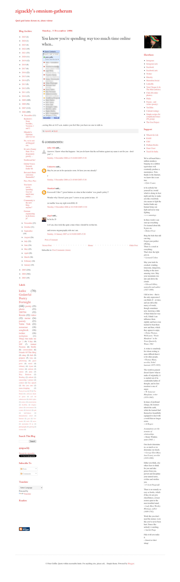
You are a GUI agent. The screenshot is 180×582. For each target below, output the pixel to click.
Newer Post (46, 245)
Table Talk (24, 323)
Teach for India (152, 151)
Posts (24, 469)
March (27, 257)
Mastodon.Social (152, 80)
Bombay (22, 377)
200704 (22, 312)
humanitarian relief (26, 416)
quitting (31, 427)
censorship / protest (26, 380)
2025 (24, 36)
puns (30, 371)
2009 (24, 100)
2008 (24, 104)
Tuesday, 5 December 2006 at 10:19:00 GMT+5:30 (67, 206)
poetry (28, 306)
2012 (24, 88)
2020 (24, 56)
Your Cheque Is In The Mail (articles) (153, 88)
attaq (24, 355)
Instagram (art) (152, 63)
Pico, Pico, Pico (30, 180)
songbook (23, 329)
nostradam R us (27, 424)
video (33, 315)
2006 (24, 112)
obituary (22, 366)
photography (23, 427)
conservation (32, 402)
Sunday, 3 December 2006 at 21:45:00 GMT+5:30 (66, 179)
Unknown (51, 166)
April (26, 253)
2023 (24, 44)
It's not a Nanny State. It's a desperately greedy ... (30, 152)
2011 (24, 92)
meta (28, 421)
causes (21, 371)
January (27, 265)
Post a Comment (51, 239)
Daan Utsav (151, 148)
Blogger (131, 563)
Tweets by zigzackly (27, 453)
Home (90, 245)
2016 (24, 72)
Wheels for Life (152, 135)
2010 (24, 96)
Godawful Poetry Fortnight (25, 298)
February (28, 261)
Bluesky (149, 77)
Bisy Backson (25, 374)
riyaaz (31, 366)
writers (21, 369)
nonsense (23, 327)
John (31, 358)
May (26, 249)
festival (28, 410)
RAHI (148, 138)
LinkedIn (149, 83)
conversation (27, 349)
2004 (24, 273)
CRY (148, 141)
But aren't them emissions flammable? (30, 174)
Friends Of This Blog (27, 352)
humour (21, 418)
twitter (22, 333)
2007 (24, 108)
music (30, 363)
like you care (27, 385)
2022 (24, 48)
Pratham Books (152, 145)
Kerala (22, 315)
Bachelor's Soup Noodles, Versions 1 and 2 (29, 123)
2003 (24, 277)
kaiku (22, 291)
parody (22, 321)
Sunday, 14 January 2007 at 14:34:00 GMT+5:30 (66, 234)
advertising (23, 360)
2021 (24, 52)
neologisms (23, 336)
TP (30, 391)
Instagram (150, 60)
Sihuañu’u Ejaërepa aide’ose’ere (29, 134)
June (26, 245)
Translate (27, 493)
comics (23, 402)
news (34, 421)
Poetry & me (23, 391)
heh (31, 355)
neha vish (51, 147)
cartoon (30, 369)
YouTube (149, 107)
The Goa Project (152, 122)
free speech (32, 383)
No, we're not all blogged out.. (29, 142)
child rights (32, 399)
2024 (24, 40)
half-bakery (27, 413)
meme (27, 318)
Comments (26, 473)
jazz (28, 418)
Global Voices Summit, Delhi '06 (29, 166)
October (27, 227)
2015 (24, 76)
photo (21, 309)
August (27, 237)
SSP (20, 344)
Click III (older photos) (152, 93)
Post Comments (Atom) (61, 250)
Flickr (148, 98)
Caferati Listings (152, 111)
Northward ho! (29, 160)
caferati (30, 377)
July (26, 241)
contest (21, 383)
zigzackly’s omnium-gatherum (43, 11)
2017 (24, 68)
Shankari (51, 188)
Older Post (133, 245)
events (21, 410)
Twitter (149, 73)
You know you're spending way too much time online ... (29, 190)
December (28, 115)
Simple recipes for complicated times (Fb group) (153, 116)
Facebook (150, 67)
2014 (24, 80)
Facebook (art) (151, 70)
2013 (24, 84)
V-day (30, 341)
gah (35, 410)
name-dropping (24, 388)
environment (30, 407)
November (28, 223)
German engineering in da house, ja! (29, 214)
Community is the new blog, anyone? (29, 204)
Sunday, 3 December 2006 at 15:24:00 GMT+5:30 (66, 158)
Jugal (49, 215)
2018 (24, 64)
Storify (33, 346)
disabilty (24, 405)
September (28, 231)
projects (22, 358)
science (21, 429)
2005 (24, 269)
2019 (24, 60)
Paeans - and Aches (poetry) (152, 102)
